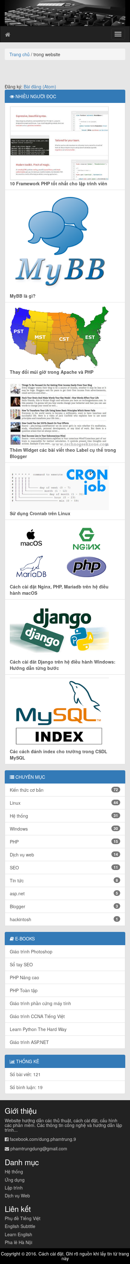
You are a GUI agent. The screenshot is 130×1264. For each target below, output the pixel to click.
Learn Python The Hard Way (38, 1029)
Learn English (18, 1234)
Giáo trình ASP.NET (29, 1042)
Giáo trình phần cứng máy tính (40, 1003)
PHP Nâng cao (24, 977)
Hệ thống (64, 816)
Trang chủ (19, 54)
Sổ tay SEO (21, 964)
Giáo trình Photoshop (31, 951)
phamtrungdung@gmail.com (38, 1148)
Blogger (64, 906)
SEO (64, 867)
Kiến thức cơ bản (64, 790)
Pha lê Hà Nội (18, 1242)
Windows (64, 829)
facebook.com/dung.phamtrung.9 (43, 1139)
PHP (64, 841)
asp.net (64, 893)
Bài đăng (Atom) (40, 86)
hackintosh (64, 919)
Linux (64, 803)
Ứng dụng (15, 1180)
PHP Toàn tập (24, 990)
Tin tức (64, 880)
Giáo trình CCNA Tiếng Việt (37, 1016)
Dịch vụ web (64, 854)
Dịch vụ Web (17, 1195)
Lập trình (14, 1187)
